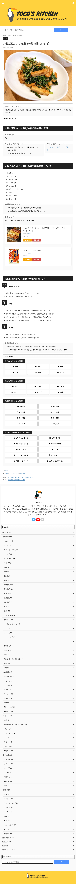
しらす (62, 147)
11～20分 (22, 412)
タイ (16, 372)
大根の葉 (22, 473)
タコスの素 (22, 449)
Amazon (27, 240)
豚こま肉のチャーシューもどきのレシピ (20, 477)
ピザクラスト (56, 438)
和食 (16, 366)
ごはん (39, 386)
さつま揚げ (56, 147)
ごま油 (49, 147)
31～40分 (22, 418)
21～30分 (56, 412)
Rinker (29, 233)
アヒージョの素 (56, 444)
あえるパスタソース (56, 461)
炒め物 (6, 470)
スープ (39, 392)
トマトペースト (56, 455)
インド (62, 372)
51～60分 (22, 424)
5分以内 (22, 406)
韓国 (39, 372)
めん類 (62, 386)
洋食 (39, 366)
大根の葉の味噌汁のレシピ (16, 480)
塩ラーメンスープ (22, 461)
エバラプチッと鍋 (22, 455)
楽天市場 (36, 240)
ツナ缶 (56, 449)
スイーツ (17, 392)
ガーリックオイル (22, 438)
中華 (61, 366)
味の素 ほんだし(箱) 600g (32, 250)
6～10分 (56, 406)
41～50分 (56, 418)
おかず (16, 386)
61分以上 (56, 424)
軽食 (61, 392)
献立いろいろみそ (22, 444)
